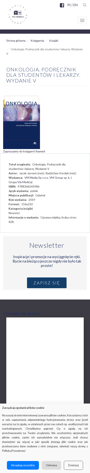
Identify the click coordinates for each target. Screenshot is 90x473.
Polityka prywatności (28, 385)
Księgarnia (37, 40)
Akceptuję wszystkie (23, 465)
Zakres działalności (26, 334)
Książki (53, 40)
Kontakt (18, 402)
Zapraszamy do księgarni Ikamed (24, 151)
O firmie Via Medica (27, 326)
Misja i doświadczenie (28, 343)
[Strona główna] (13, 13)
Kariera (18, 376)
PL (69, 5)
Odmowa (51, 465)
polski (34, 191)
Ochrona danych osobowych (33, 393)
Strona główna (16, 40)
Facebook (62, 7)
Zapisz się (46, 282)
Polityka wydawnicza (28, 351)
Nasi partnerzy (23, 368)
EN (75, 5)
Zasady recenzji (24, 359)
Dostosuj (73, 465)
